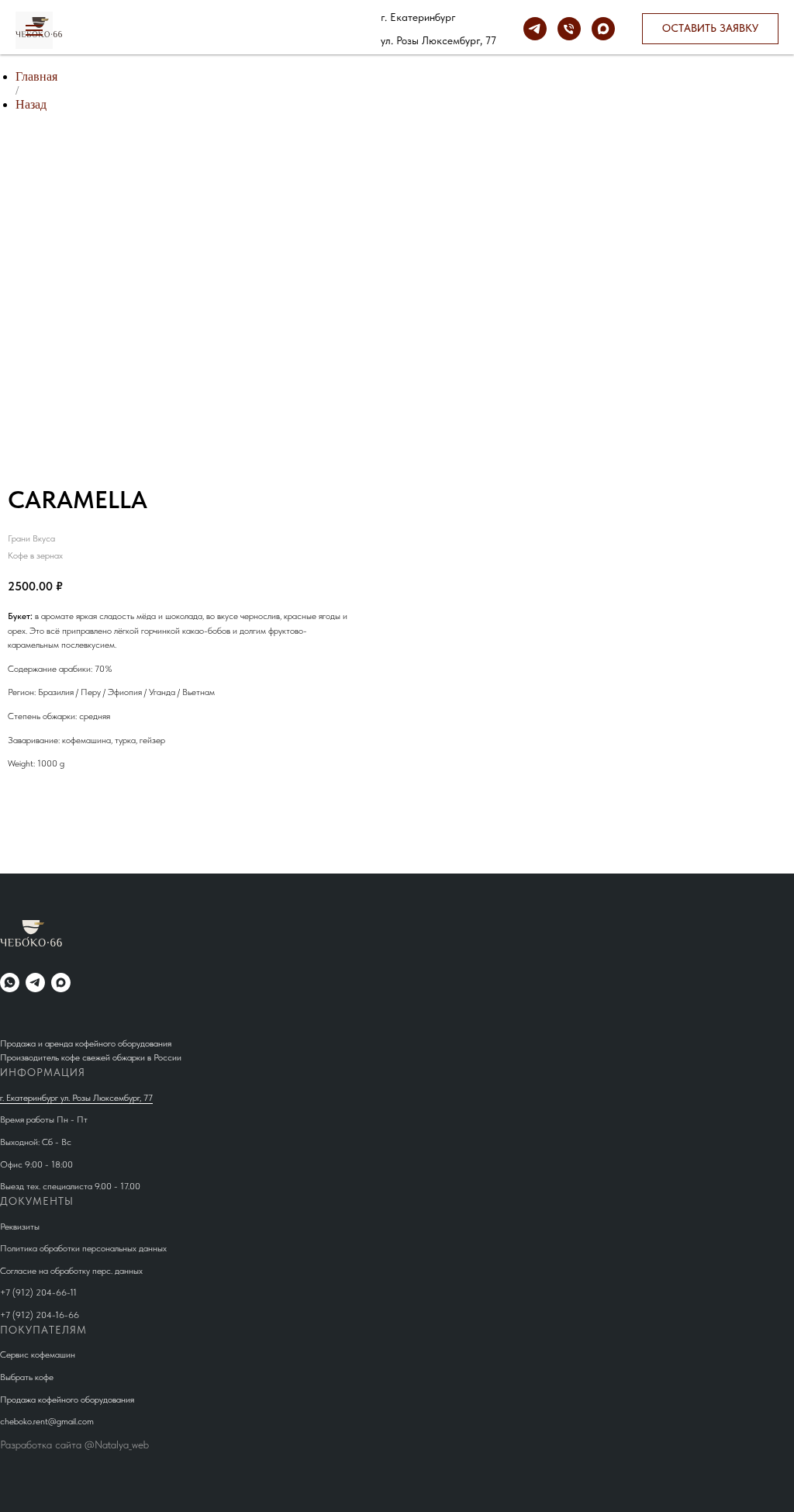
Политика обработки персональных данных (83, 1248)
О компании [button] (189, 34)
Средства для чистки (300, 24)
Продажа (98, 24)
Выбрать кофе (27, 1377)
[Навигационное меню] (34, 30)
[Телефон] (569, 28)
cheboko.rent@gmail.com (47, 1421)
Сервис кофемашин (37, 1354)
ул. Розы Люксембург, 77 (438, 40)
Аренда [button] (159, 24)
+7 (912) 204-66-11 (38, 1292)
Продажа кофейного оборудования (67, 1399)
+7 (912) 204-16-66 (39, 1315)
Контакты (265, 34)
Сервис (214, 24)
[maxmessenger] (603, 28)
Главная (36, 76)
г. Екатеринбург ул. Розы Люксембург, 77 (76, 1097)
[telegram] (535, 28)
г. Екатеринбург (418, 17)
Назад (31, 104)
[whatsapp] (9, 982)
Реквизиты (20, 1226)
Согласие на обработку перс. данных (71, 1270)
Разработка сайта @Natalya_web (74, 1444)
